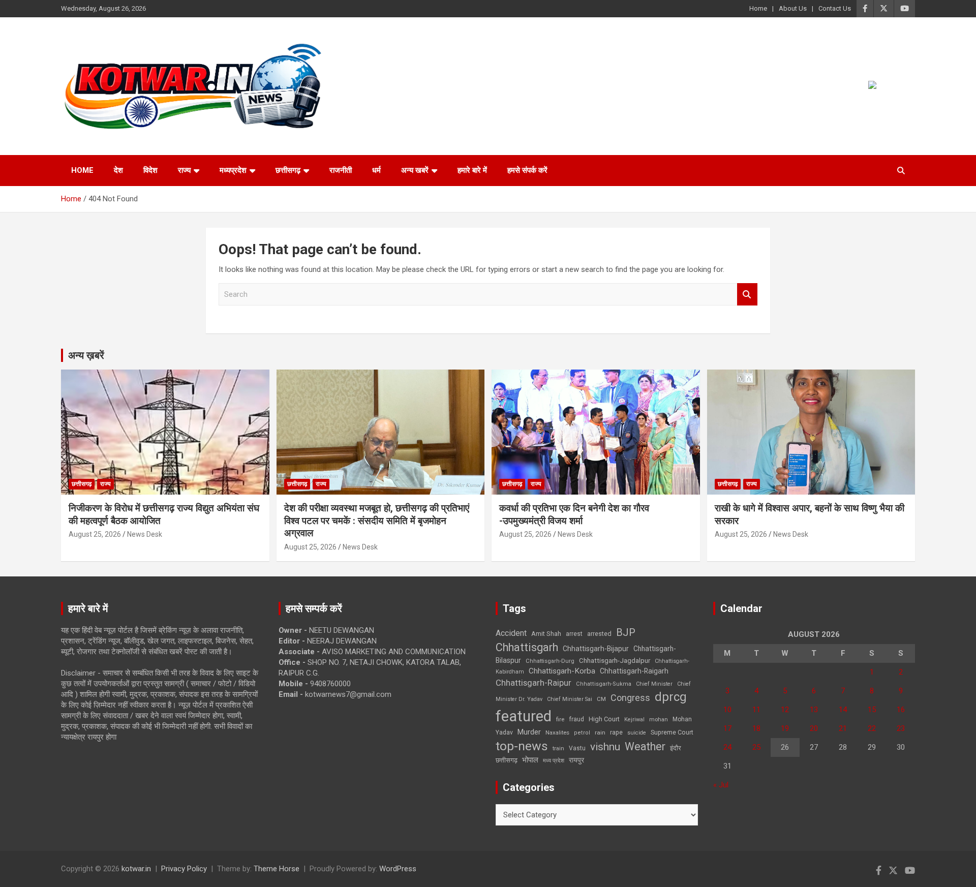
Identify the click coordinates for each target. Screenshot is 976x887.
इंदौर (675, 748)
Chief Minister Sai (569, 699)
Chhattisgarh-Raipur (533, 683)
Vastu (577, 748)
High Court (604, 719)
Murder (529, 732)
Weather (645, 746)
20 (814, 728)
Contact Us (834, 8)
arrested (599, 633)
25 (756, 747)
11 (756, 709)
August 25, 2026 (95, 534)
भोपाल (530, 759)
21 (843, 728)
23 (901, 728)
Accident (511, 633)
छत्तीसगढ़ (288, 170)
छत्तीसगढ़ (506, 760)
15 (872, 709)
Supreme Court (672, 732)
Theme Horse (276, 868)
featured (524, 716)
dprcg (671, 697)
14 (843, 709)
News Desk (144, 534)
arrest (574, 633)
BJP (625, 632)
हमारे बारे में (472, 170)
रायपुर (576, 760)
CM (601, 698)
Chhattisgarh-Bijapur (596, 649)
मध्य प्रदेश (553, 760)
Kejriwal (634, 719)
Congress (630, 697)
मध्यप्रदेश (233, 170)
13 (814, 709)
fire (560, 719)
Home (758, 8)
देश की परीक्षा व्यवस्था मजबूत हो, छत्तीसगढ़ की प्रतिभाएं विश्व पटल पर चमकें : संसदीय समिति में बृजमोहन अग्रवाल (376, 520)
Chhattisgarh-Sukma (603, 684)
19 (785, 728)
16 (901, 709)
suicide (636, 732)
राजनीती (340, 170)
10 (727, 709)
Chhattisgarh (527, 647)
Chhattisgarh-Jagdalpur (614, 660)
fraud (576, 719)
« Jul (720, 784)
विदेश (150, 170)
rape (616, 732)
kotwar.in (136, 868)
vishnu (605, 747)
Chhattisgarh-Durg (550, 660)
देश (118, 170)
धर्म (376, 170)
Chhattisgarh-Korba (562, 671)
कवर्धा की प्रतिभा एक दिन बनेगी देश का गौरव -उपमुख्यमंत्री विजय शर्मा (574, 514)
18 (756, 728)
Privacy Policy (184, 868)
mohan (658, 719)
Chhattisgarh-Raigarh (634, 671)
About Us (793, 8)
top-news (522, 746)
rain (600, 732)
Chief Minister (654, 684)
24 (727, 747)
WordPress (397, 868)
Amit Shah (546, 633)
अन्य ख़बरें (86, 355)
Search (747, 294)
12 (785, 709)
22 (872, 728)
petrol (582, 732)
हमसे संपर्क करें (527, 170)
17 (727, 728)
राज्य (184, 170)
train (558, 748)
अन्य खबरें (415, 170)
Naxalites (557, 732)
